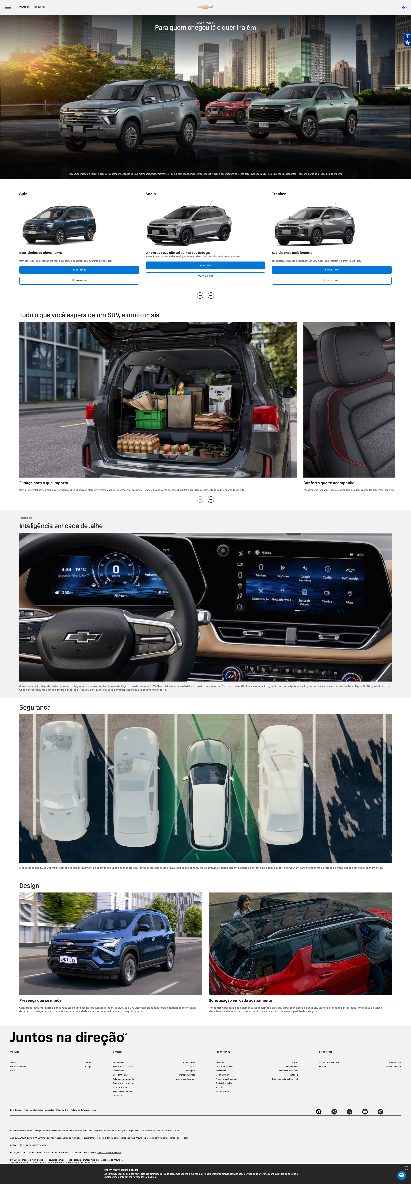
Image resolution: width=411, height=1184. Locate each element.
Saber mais (79, 270)
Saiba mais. (151, 1177)
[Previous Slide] (200, 295)
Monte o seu (79, 280)
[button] (401, 1175)
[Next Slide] (211, 295)
